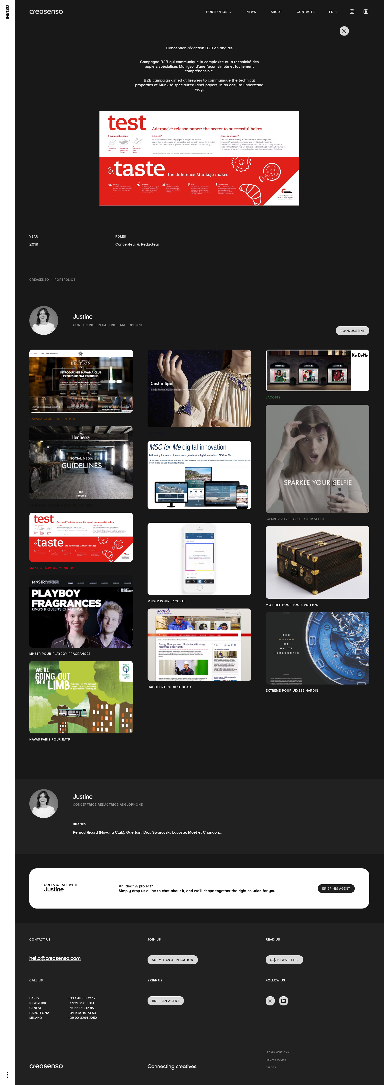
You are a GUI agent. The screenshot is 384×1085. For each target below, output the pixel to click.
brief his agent (336, 888)
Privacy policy (276, 1060)
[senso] (7, 12)
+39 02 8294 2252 (82, 1017)
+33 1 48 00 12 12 (82, 998)
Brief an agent (165, 1001)
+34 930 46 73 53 (82, 1012)
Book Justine (352, 330)
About (276, 12)
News (251, 12)
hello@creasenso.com (55, 958)
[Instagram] (352, 11)
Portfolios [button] (216, 12)
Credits (271, 1067)
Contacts (305, 12)
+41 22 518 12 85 (81, 1007)
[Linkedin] (283, 1001)
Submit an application (172, 960)
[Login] (366, 11)
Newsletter (288, 960)
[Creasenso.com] (46, 12)
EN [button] (331, 12)
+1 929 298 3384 (81, 1003)
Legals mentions (277, 1052)
